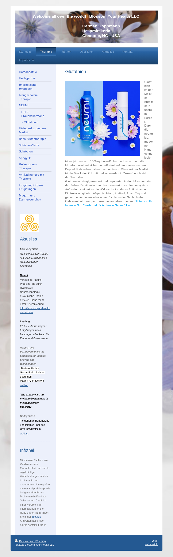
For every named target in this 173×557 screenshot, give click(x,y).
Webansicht (151, 544)
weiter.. (24, 385)
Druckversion (27, 541)
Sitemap (41, 541)
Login (155, 540)
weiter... (24, 433)
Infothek (36, 516)
